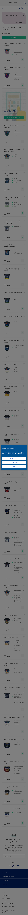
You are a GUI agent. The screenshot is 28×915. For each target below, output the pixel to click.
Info (4, 454)
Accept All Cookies (14, 462)
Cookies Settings (14, 458)
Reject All (14, 466)
